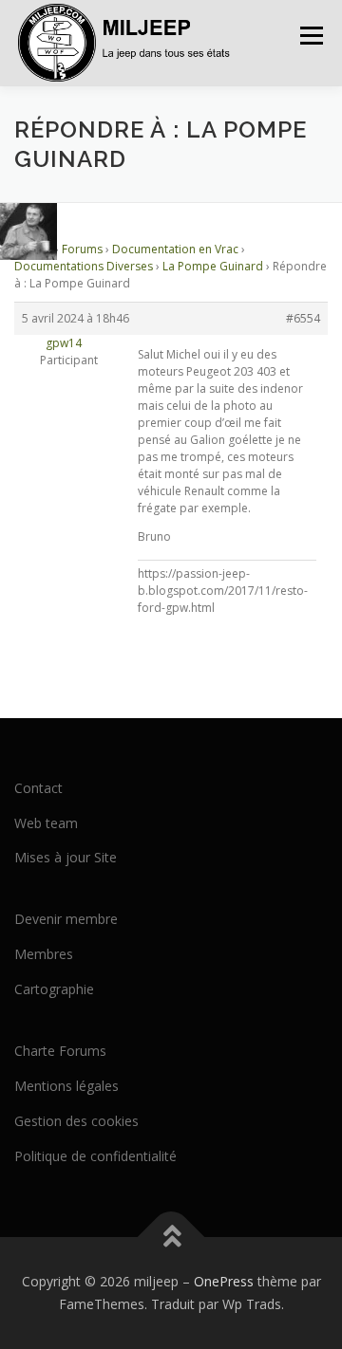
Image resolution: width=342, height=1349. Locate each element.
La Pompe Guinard (212, 266)
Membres (43, 954)
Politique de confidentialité (95, 1156)
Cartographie (54, 989)
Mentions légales (66, 1086)
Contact (38, 788)
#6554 (303, 318)
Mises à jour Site (65, 857)
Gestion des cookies (76, 1121)
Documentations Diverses (83, 266)
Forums (82, 249)
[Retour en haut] (171, 1237)
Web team (46, 823)
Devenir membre (66, 919)
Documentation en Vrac (175, 249)
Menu (310, 36)
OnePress (224, 1281)
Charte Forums (60, 1051)
